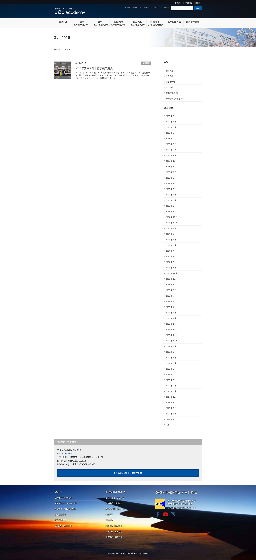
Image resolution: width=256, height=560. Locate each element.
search (198, 8)
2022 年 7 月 (171, 358)
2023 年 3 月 (171, 313)
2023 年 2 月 (171, 318)
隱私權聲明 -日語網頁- (115, 509)
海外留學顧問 (60, 520)
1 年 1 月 (169, 425)
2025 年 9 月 (171, 172)
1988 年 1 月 (171, 419)
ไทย (161, 8)
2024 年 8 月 (171, 234)
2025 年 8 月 (171, 178)
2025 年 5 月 (171, 189)
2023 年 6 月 (171, 301)
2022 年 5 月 (171, 369)
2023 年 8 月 (171, 290)
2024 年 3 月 (171, 256)
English (134, 8)
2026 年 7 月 (171, 122)
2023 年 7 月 (171, 296)
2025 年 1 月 (171, 211)
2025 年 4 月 (171, 195)
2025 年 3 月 (171, 200)
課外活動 (169, 87)
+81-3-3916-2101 (65, 453)
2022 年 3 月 (171, 380)
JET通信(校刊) (172, 93)
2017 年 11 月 (171, 397)
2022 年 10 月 (171, 341)
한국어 (166, 8)
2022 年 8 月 (171, 352)
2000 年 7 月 (171, 414)
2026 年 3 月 (171, 144)
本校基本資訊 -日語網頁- (116, 492)
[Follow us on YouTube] (165, 514)
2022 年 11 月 (171, 335)
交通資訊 (178, 3)
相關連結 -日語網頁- (114, 503)
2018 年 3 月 (171, 391)
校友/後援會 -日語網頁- (115, 498)
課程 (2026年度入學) (63, 498)
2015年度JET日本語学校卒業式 (94, 68)
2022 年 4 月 (171, 374)
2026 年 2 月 (171, 150)
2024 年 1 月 (171, 268)
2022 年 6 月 (171, 363)
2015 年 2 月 (171, 408)
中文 (140, 8)
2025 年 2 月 (171, 206)
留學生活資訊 (60, 515)
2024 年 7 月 (171, 240)
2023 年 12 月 (171, 273)
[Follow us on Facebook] (158, 514)
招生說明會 (170, 82)
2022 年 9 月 (171, 346)
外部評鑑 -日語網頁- (114, 532)
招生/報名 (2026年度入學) (66, 503)
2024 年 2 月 (171, 262)
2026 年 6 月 (171, 127)
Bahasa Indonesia (151, 8)
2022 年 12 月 (171, 329)
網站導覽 (109, 515)
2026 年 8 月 (171, 116)
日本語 (127, 8)
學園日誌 (146, 63)
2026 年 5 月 (171, 133)
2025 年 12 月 (171, 161)
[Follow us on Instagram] (173, 514)
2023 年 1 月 (171, 324)
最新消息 (169, 71)
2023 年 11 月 (171, 279)
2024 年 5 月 (171, 245)
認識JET (58, 492)
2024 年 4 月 (171, 251)
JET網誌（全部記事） (175, 99)
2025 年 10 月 (171, 166)
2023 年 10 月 (171, 284)
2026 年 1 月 (171, 155)
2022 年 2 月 (171, 386)
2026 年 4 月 (171, 138)
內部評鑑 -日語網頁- (114, 526)
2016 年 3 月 (171, 402)
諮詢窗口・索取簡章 (192, 3)
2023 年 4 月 (171, 307)
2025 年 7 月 (171, 183)
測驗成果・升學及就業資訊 (66, 509)
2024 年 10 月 (171, 223)
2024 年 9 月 (171, 228)
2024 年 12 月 (171, 217)
